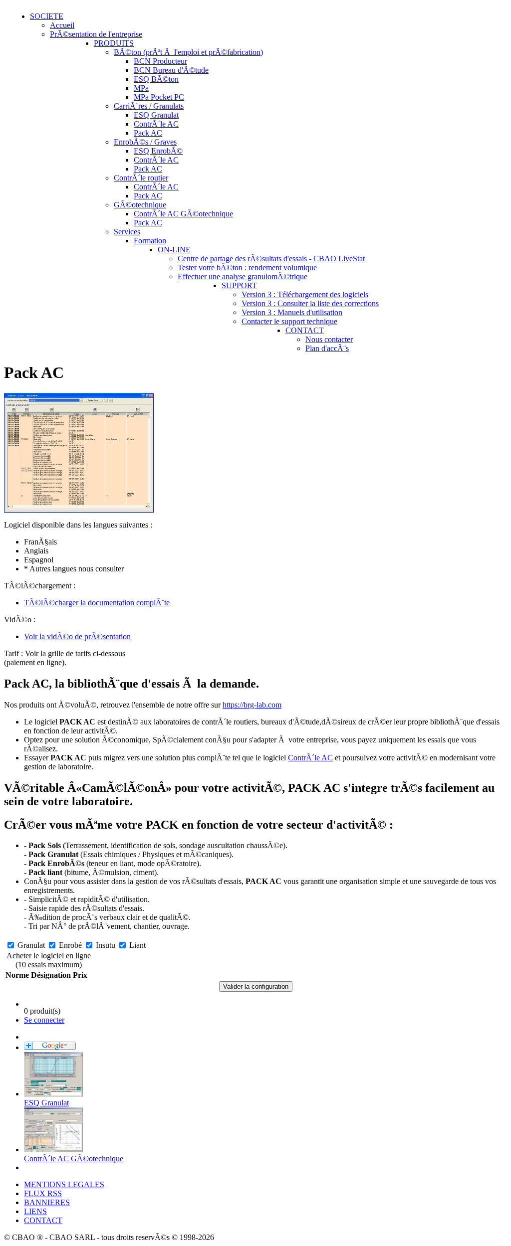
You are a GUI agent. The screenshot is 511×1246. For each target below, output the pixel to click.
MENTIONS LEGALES (64, 1184)
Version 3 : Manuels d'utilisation (292, 312)
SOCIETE (46, 16)
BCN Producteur (160, 61)
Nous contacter (329, 339)
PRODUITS (114, 43)
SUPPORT (239, 285)
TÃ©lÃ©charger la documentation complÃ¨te (97, 602)
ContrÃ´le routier (141, 178)
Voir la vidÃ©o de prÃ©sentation (77, 636)
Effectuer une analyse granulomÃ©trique (242, 276)
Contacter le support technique (289, 321)
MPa (141, 88)
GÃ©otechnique (140, 204)
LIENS (35, 1211)
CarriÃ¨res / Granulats (149, 106)
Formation (150, 240)
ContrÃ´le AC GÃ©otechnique (183, 213)
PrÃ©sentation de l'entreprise (96, 34)
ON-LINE (174, 249)
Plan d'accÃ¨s (327, 348)
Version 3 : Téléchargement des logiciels (305, 294)
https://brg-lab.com (252, 705)
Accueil (62, 25)
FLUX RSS (43, 1193)
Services (127, 231)
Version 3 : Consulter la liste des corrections (310, 303)
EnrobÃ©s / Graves (145, 142)
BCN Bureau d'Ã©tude (171, 70)
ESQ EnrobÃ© (158, 151)
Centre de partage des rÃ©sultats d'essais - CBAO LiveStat (271, 258)
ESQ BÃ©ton (156, 79)
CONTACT (304, 330)
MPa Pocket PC (159, 97)
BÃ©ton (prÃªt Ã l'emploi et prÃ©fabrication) (188, 52)
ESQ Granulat (156, 115)
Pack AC (148, 133)
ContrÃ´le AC (156, 124)
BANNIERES (47, 1202)
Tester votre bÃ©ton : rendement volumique (247, 267)
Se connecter (44, 1020)
